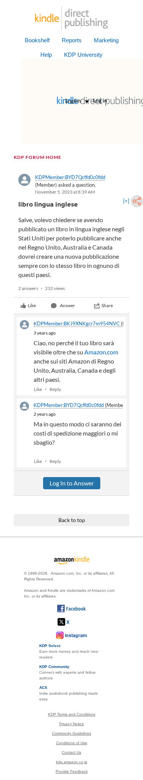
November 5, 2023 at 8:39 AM (65, 192)
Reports (72, 40)
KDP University (83, 54)
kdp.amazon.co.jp (71, 762)
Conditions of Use (71, 743)
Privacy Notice (71, 724)
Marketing (106, 40)
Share (107, 305)
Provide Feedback (72, 771)
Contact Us (71, 752)
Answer (67, 305)
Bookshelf (37, 40)
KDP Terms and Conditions (71, 714)
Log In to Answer (72, 483)
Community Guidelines (71, 733)
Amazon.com (101, 352)
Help (46, 54)
